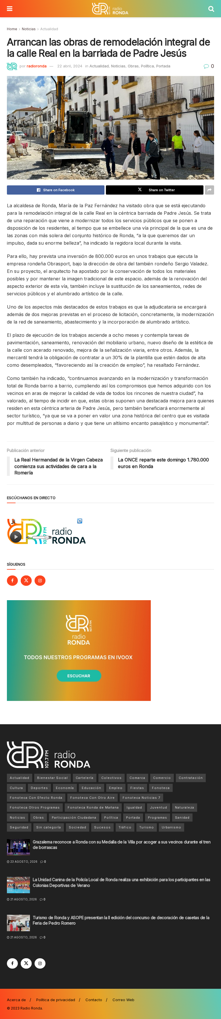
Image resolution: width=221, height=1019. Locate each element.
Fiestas (137, 788)
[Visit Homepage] (110, 8)
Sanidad (182, 817)
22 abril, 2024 (69, 66)
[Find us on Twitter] (26, 580)
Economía (65, 788)
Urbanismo (171, 827)
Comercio (162, 778)
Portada (163, 66)
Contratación (191, 778)
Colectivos (111, 778)
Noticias (29, 29)
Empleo (116, 788)
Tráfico (125, 827)
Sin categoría (48, 827)
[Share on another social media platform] (209, 190)
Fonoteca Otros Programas (35, 807)
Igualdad (134, 807)
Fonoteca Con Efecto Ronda (36, 798)
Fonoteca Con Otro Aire (92, 798)
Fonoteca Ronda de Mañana (93, 807)
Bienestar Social (52, 778)
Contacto (93, 999)
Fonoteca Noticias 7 (141, 798)
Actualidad (49, 29)
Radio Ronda (31, 1008)
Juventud (158, 807)
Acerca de (16, 999)
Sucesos (102, 827)
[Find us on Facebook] (12, 580)
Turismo (146, 827)
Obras (133, 66)
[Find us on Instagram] (40, 580)
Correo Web (123, 999)
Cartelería (85, 778)
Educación (91, 788)
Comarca (137, 778)
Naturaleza (184, 807)
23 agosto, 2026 (23, 861)
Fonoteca (161, 788)
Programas (157, 817)
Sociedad (77, 827)
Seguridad (19, 827)
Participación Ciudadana (74, 817)
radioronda (37, 66)
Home (12, 29)
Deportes (39, 788)
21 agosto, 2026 (23, 899)
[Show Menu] (9, 8)
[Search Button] (211, 8)
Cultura (16, 788)
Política (147, 66)
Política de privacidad (55, 999)
